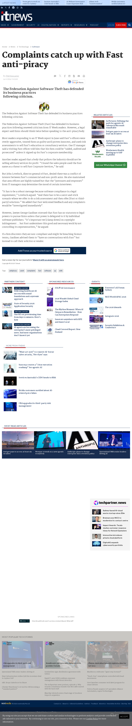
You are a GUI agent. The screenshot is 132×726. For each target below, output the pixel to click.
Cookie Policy (92, 718)
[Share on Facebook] (65, 76)
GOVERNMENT (17, 25)
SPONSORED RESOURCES (61, 281)
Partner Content (15, 281)
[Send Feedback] (74, 76)
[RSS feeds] (21, 7)
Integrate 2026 (112, 316)
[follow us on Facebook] (9, 7)
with (60, 271)
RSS (129, 704)
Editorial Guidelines (76, 704)
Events (96, 281)
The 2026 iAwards (113, 307)
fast (39, 271)
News (13, 47)
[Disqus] (44, 495)
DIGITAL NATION (49, 25)
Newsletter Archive (113, 704)
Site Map (124, 704)
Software (36, 47)
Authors (87, 704)
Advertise (102, 704)
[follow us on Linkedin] (2, 7)
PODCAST (94, 25)
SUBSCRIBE (121, 25)
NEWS (3, 25)
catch (22, 271)
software (47, 271)
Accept (124, 716)
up (55, 271)
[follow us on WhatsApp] (18, 7)
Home (4, 47)
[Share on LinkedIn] (69, 76)
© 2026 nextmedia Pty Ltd (21, 704)
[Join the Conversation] (55, 76)
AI (38, 25)
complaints (31, 271)
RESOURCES (79, 25)
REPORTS (65, 25)
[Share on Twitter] (60, 76)
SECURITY (30, 25)
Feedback (94, 704)
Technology (24, 47)
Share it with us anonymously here (48, 260)
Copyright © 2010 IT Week (11, 263)
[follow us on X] (6, 7)
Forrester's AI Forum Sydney (114, 289)
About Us (65, 704)
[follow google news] (13, 7)
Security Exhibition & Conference (114, 326)
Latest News (9, 3)
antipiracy (13, 271)
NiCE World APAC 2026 (115, 297)
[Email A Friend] (79, 76)
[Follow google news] (75, 82)
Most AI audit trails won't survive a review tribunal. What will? (52, 621)
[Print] (83, 76)
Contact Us (57, 704)
